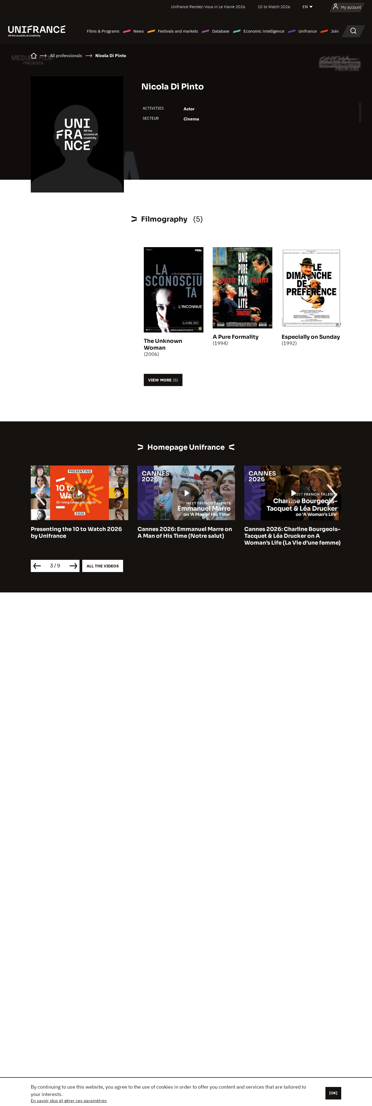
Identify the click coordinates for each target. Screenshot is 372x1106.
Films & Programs (103, 31)
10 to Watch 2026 (274, 6)
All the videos (103, 565)
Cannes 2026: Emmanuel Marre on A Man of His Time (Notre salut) (185, 532)
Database (220, 31)
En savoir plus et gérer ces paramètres (69, 1100)
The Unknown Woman (163, 344)
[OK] (333, 1093)
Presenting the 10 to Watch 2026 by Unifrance (76, 532)
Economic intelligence (263, 31)
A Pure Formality (235, 337)
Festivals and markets (178, 31)
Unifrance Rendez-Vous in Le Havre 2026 (208, 6)
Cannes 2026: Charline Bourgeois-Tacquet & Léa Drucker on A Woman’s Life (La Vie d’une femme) (292, 536)
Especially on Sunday (311, 337)
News (138, 31)
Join (335, 31)
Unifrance (307, 31)
